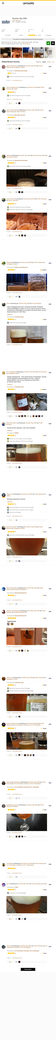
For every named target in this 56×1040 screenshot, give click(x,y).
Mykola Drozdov (11, 527)
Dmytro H (9, 677)
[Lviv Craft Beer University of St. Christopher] (22, 755)
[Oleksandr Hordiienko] (19, 837)
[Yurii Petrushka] (34, 755)
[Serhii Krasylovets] (19, 297)
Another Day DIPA (31, 66)
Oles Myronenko (11, 423)
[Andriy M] (19, 103)
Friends (49, 62)
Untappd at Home (19, 67)
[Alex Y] (22, 192)
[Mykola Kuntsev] (19, 561)
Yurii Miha (9, 863)
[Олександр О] (22, 837)
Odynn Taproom (13, 200)
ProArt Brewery (16, 20)
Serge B (8, 262)
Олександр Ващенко (13, 782)
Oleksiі (8, 155)
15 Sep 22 (8, 557)
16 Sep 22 (8, 463)
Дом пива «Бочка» (19, 111)
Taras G (8, 946)
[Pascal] (22, 416)
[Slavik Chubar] (19, 235)
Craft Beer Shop (19, 317)
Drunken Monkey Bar (20, 589)
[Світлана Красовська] (25, 416)
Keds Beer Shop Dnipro (21, 70)
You (53, 62)
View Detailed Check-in (17, 80)
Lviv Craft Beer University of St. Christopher (27, 725)
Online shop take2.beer (21, 267)
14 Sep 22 (8, 712)
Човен (16, 89)
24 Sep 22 (8, 188)
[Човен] (16, 103)
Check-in (48, 43)
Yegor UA (9, 494)
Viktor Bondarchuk (12, 87)
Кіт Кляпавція (10, 372)
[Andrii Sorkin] (25, 235)
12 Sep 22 (8, 751)
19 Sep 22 (8, 412)
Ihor (7, 883)
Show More (26, 44)
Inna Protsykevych (12, 723)
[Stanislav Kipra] (31, 416)
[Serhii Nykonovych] (36, 416)
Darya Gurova (10, 199)
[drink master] (34, 416)
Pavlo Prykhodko (11, 588)
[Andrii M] (25, 919)
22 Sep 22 (8, 344)
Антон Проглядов (11, 110)
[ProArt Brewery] (16, 128)
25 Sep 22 (8, 124)
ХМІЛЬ (17, 433)
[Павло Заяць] (31, 755)
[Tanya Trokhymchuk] (28, 755)
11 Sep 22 (8, 873)
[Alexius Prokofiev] (19, 755)
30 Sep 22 (8, 80)
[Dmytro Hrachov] (28, 416)
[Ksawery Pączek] (19, 416)
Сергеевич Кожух (12, 805)
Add (53, 43)
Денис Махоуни (11, 66)
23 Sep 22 (8, 231)
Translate (9, 314)
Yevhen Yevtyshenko (12, 610)
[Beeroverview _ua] (19, 651)
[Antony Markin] (19, 128)
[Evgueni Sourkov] (42, 416)
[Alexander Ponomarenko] (25, 651)
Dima (8, 303)
